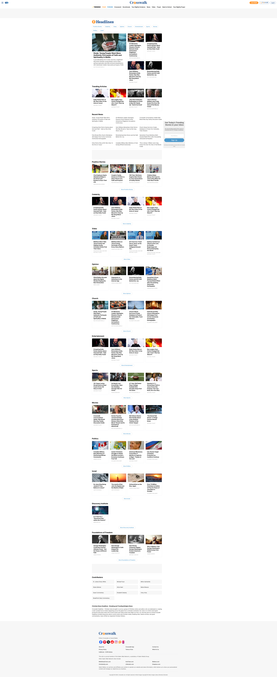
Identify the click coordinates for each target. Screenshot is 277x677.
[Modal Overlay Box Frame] (138, 338)
